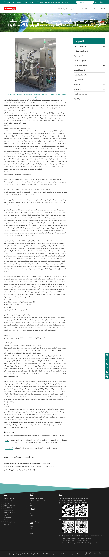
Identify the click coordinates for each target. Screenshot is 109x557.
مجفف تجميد (78, 84)
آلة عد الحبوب (78, 80)
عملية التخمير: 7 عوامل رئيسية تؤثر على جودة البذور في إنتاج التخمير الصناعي (27, 463)
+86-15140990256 (13, 2)
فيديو (31, 513)
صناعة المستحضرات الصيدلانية (37, 500)
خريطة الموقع (64, 554)
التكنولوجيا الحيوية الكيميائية (36, 498)
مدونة (90, 8)
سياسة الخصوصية (74, 554)
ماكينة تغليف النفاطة (80, 75)
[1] (36, 97)
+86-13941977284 (26, 2)
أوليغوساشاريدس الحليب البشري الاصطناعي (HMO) (19, 470)
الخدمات (84, 8)
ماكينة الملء (78, 99)
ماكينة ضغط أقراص (80, 65)
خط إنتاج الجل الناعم (80, 60)
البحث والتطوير (33, 515)
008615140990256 (67, 503)
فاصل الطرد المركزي (81, 51)
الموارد (96, 8)
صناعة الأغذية (33, 503)
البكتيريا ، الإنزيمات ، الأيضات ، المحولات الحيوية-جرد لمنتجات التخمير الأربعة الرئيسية (28, 466)
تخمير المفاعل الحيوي (81, 46)
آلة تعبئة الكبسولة (79, 70)
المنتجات (59, 8)
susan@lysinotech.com (47, 2)
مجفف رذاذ (77, 89)
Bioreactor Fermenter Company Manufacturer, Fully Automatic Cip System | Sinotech (35, 435)
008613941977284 (81, 503)
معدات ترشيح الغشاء (80, 94)
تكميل (78, 8)
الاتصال (102, 8)
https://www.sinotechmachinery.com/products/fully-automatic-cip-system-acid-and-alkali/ (36, 94)
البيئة (31, 505)
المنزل (3, 14)
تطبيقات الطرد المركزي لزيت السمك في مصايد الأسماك (36, 448)
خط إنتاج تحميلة (79, 56)
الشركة (72, 8)
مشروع (65, 8)
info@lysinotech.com (62, 2)
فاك (31, 518)
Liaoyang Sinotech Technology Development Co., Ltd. (32, 554)
